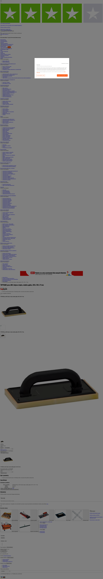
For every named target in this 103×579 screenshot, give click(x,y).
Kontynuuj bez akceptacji (65, 63)
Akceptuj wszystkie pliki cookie (62, 75)
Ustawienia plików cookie (40, 75)
